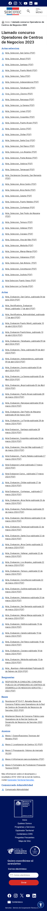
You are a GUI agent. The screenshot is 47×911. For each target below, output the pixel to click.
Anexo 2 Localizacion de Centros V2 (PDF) (24, 744)
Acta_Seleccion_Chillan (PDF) (18, 134)
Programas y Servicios (25, 827)
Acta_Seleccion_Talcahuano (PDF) (20, 88)
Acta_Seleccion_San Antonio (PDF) (21, 263)
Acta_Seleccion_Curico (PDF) (18, 129)
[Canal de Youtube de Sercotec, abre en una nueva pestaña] (28, 895)
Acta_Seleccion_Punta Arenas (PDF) (21, 158)
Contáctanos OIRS (25, 834)
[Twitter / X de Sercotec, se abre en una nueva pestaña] (20, 3)
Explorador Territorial (25, 830)
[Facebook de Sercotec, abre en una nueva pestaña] (9, 895)
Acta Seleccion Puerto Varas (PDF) (20, 280)
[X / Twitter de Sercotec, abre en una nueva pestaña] (22, 895)
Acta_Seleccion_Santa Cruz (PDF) (20, 140)
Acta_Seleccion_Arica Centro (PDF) (20, 184)
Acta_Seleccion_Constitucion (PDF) (21, 269)
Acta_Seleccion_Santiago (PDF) (19, 64)
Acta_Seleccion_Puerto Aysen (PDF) (21, 123)
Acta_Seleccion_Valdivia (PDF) (19, 164)
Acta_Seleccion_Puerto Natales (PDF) (22, 202)
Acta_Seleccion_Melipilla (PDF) (19, 245)
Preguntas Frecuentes (24, 837)
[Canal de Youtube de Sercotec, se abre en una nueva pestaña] (25, 3)
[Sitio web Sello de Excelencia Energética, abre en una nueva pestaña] (17, 851)
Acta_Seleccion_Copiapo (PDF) (19, 234)
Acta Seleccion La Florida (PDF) (19, 286)
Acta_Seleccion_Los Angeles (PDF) (21, 152)
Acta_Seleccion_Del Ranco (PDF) (20, 146)
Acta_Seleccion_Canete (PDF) (18, 196)
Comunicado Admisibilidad (17, 789)
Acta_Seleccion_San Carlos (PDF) (20, 53)
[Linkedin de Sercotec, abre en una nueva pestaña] (34, 895)
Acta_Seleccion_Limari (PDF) (18, 111)
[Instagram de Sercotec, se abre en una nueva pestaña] (15, 3)
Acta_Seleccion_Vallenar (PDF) (19, 228)
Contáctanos (17, 902)
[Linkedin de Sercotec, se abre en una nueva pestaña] (30, 3)
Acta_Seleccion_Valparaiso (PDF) (20, 257)
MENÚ (39, 12)
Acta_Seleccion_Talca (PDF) (17, 76)
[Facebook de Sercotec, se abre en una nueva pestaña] (10, 3)
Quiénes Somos (25, 823)
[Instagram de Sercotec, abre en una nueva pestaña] (16, 895)
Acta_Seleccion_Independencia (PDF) (22, 82)
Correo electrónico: (17, 869)
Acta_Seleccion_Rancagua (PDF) (19, 99)
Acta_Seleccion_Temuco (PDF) (19, 222)
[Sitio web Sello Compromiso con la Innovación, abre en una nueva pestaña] (34, 851)
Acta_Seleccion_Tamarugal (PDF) (20, 169)
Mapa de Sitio (25, 841)
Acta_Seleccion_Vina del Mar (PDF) (21, 240)
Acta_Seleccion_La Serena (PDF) (19, 105)
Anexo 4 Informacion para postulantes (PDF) (24, 759)
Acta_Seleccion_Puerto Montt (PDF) (21, 70)
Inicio (6, 22)
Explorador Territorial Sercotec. (20, 780)
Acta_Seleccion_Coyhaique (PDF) (20, 207)
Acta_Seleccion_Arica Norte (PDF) (20, 190)
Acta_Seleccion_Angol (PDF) (18, 59)
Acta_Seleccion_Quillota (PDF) (18, 275)
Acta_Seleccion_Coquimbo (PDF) (20, 117)
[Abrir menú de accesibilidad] (40, 904)
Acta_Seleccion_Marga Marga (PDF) (21, 251)
